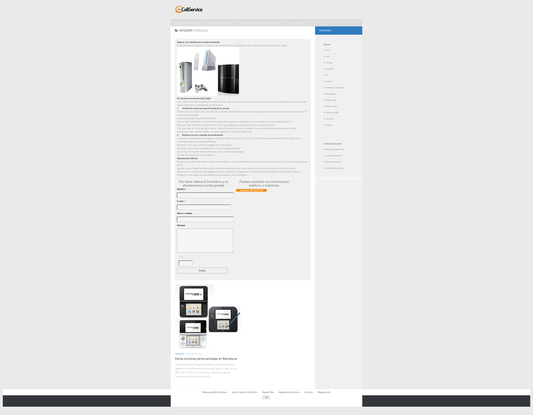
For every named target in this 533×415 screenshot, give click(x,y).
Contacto (308, 392)
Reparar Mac (331, 100)
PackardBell (330, 94)
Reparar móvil (331, 106)
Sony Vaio (330, 119)
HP (327, 75)
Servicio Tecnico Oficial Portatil (217, 23)
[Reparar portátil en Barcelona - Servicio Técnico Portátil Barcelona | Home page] (189, 9)
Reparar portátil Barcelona (215, 392)
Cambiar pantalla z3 (334, 155)
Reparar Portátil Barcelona (187, 23)
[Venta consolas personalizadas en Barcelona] (208, 317)
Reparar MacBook (245, 23)
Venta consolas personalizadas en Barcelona (206, 359)
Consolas (179, 354)
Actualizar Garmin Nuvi (335, 168)
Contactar (300, 23)
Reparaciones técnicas (289, 392)
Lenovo (329, 81)
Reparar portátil (332, 112)
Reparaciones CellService (270, 23)
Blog (290, 23)
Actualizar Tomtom (333, 162)
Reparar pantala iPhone (335, 149)
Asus (328, 56)
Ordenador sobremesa (335, 87)
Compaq (329, 62)
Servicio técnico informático (244, 392)
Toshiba (329, 125)
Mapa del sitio (324, 392)
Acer (328, 50)
